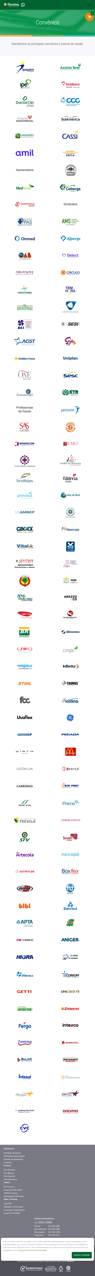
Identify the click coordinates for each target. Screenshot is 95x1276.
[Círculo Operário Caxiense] (70, 273)
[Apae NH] (70, 580)
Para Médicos (9, 1173)
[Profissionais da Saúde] (25, 409)
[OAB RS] (25, 255)
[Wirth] (25, 751)
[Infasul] (25, 1076)
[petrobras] (25, 632)
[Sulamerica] (70, 119)
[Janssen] (70, 409)
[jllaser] (70, 957)
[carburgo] (25, 786)
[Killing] (70, 700)
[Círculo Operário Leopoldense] (25, 461)
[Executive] (70, 1111)
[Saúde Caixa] (70, 153)
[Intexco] (70, 1025)
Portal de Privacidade (12, 1213)
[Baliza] (25, 1059)
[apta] (25, 923)
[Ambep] (25, 512)
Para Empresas (9, 1176)
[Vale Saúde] (70, 546)
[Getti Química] (25, 991)
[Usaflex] (25, 717)
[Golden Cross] (25, 358)
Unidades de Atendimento (13, 1159)
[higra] (25, 957)
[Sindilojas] (25, 478)
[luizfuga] (70, 923)
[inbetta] (70, 666)
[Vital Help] (25, 546)
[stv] (25, 837)
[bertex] (70, 769)
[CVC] (25, 1128)
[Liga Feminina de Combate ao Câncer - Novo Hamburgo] (70, 563)
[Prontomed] (25, 290)
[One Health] (25, 375)
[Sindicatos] (70, 204)
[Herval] (25, 615)
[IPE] (25, 84)
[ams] (70, 221)
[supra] (25, 888)
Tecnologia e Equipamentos (14, 1210)
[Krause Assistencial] (25, 119)
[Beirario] (70, 615)
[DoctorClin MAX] (25, 101)
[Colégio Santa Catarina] (25, 1094)
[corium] (70, 974)
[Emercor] (25, 444)
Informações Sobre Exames (14, 1156)
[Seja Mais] (70, 341)
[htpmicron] (70, 888)
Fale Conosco (9, 1187)
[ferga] (25, 1025)
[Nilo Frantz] (25, 273)
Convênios (8, 1163)
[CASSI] (70, 136)
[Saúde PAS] (25, 221)
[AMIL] (25, 153)
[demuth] (25, 1008)
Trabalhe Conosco (11, 1193)
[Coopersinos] (25, 204)
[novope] (70, 854)
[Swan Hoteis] (70, 837)
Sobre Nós (8, 1204)
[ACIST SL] (25, 341)
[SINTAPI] (25, 563)
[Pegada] (70, 734)
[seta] (25, 803)
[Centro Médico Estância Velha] (25, 307)
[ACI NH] (25, 324)
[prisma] (70, 803)
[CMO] (70, 444)
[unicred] (70, 991)
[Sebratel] (70, 1042)
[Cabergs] (70, 187)
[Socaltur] (25, 1111)
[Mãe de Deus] (70, 495)
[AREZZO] (70, 598)
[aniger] (70, 940)
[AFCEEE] (25, 580)
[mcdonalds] (70, 751)
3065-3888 (43, 1222)
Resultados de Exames (12, 1153)
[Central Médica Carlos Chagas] (70, 512)
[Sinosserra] (70, 632)
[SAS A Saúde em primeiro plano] (25, 426)
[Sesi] (70, 324)
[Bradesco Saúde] (70, 84)
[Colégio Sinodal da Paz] (70, 1076)
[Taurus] (70, 683)
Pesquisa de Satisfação (13, 1190)
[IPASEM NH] (25, 67)
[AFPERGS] (70, 238)
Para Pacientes (9, 1170)
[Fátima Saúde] (70, 478)
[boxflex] (70, 871)
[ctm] (25, 974)
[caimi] (70, 820)
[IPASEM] (70, 170)
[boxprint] (70, 786)
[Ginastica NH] (70, 426)
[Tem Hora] (70, 290)
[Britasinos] (70, 1059)
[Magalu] (25, 666)
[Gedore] (25, 734)
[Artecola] (25, 854)
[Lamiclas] (25, 1042)
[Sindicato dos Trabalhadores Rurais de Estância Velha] (70, 392)
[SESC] (70, 375)
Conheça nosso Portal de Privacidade (32, 1250)
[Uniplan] (70, 358)
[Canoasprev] (25, 136)
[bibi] (25, 905)
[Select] (70, 255)
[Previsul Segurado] (25, 495)
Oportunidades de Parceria (14, 1196)
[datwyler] (25, 871)
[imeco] (70, 1008)
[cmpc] (70, 649)
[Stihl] (25, 683)
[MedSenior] (25, 187)
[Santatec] (70, 1094)
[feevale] (25, 820)
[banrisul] (70, 905)
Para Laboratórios (10, 1179)
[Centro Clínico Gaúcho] (70, 101)
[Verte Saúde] (70, 307)
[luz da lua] (25, 769)
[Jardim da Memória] (70, 461)
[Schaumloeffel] (25, 392)
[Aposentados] (25, 170)
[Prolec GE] (70, 717)
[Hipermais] (70, 529)
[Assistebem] (70, 67)
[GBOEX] (25, 529)
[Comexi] (25, 940)
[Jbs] (25, 649)
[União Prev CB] (25, 598)
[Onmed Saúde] (25, 238)
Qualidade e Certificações (13, 1207)
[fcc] (25, 700)
